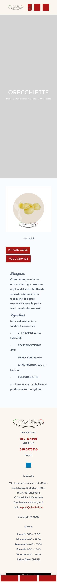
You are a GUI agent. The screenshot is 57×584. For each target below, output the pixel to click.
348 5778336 (29, 449)
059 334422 (28, 439)
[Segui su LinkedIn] (28, 465)
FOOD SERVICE (18, 259)
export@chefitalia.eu (31, 507)
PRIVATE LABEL (18, 250)
